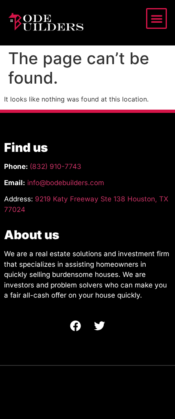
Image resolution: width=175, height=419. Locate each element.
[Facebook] (76, 326)
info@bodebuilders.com (65, 183)
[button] (156, 18)
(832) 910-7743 (55, 166)
